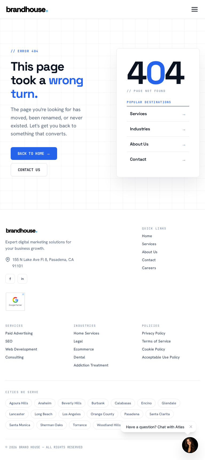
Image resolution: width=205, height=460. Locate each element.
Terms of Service (156, 341)
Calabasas (123, 403)
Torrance (80, 425)
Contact (149, 259)
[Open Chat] (190, 445)
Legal (78, 341)
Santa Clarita (159, 414)
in (22, 279)
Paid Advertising (19, 333)
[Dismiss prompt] (191, 426)
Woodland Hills (109, 425)
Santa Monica (19, 425)
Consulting (14, 357)
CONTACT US (29, 169)
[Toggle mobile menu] (195, 9)
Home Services (86, 333)
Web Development (21, 349)
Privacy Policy (153, 333)
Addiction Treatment (91, 365)
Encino (146, 403)
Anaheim (45, 403)
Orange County (102, 414)
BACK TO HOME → (34, 153)
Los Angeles (71, 414)
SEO (8, 341)
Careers (149, 267)
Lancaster (17, 414)
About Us (149, 251)
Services (149, 243)
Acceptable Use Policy (161, 357)
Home (147, 235)
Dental (79, 357)
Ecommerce (84, 349)
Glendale (169, 403)
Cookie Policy (153, 349)
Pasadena (131, 414)
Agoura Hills (18, 403)
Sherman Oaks (51, 425)
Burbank (98, 403)
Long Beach (43, 414)
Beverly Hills (71, 403)
